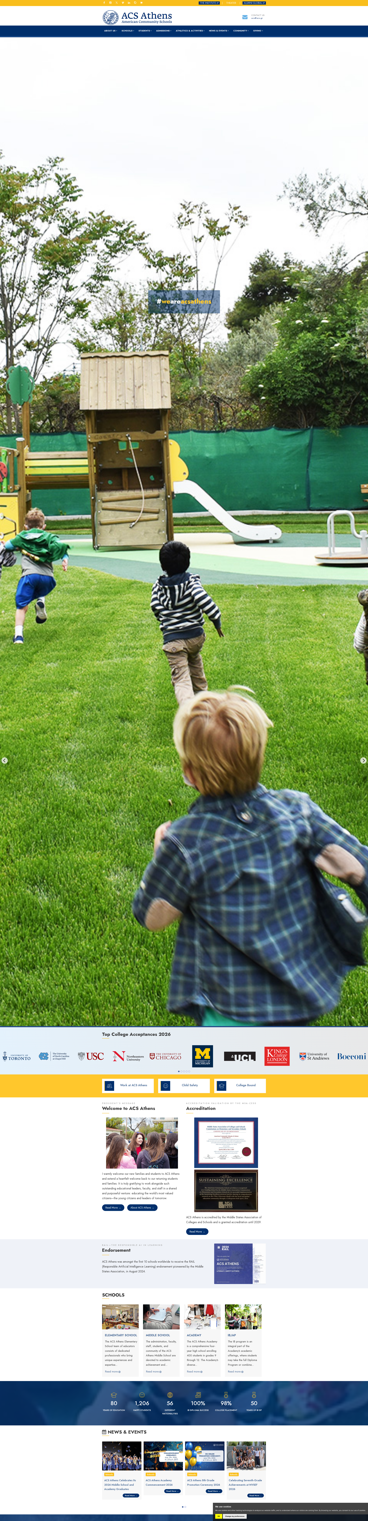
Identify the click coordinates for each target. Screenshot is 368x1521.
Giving (257, 30)
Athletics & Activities (189, 30)
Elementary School (121, 1335)
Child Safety (190, 1085)
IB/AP (232, 1335)
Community (240, 30)
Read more (111, 1371)
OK (218, 1516)
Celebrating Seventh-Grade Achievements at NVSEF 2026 (120, 1485)
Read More (111, 1208)
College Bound (246, 1085)
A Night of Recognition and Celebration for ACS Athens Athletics (162, 1485)
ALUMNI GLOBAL (253, 3)
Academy (194, 1335)
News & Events (218, 30)
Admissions (163, 30)
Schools (127, 30)
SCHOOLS (113, 1295)
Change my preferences (234, 1516)
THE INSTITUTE (208, 3)
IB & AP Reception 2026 (201, 1480)
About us (109, 30)
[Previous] (4, 760)
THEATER (231, 3)
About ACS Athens (141, 1208)
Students (144, 30)
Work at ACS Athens (133, 1085)
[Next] (363, 760)
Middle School (158, 1335)
